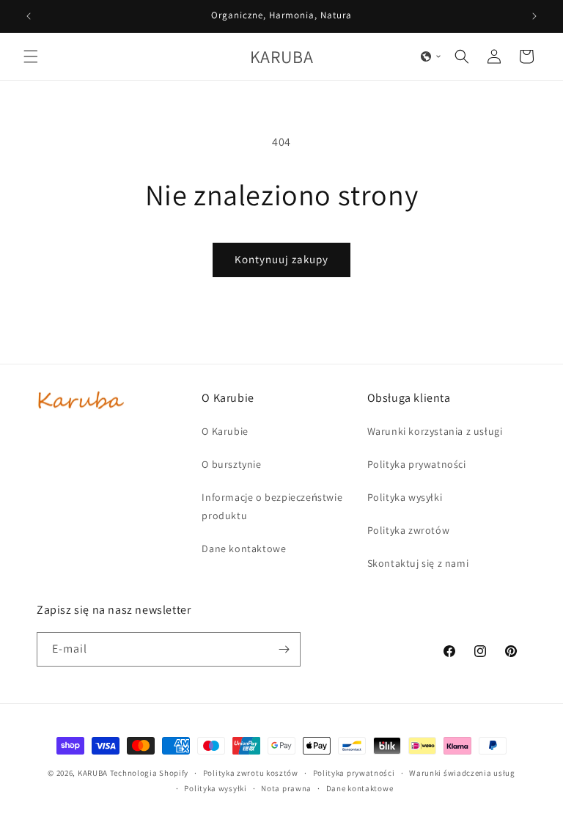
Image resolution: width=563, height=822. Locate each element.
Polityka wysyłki (215, 788)
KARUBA (93, 773)
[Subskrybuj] (284, 649)
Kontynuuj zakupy (281, 259)
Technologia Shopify (149, 773)
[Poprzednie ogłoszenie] (28, 16)
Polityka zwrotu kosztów (250, 773)
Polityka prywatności (354, 773)
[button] (31, 56)
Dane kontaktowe (360, 788)
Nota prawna (286, 788)
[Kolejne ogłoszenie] (534, 16)
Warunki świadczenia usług (462, 773)
